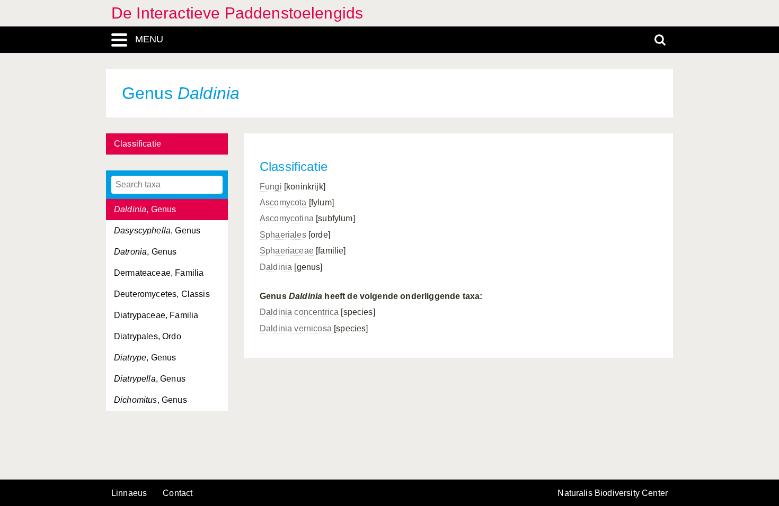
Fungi (271, 186)
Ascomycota (283, 202)
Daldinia (276, 267)
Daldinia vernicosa (296, 328)
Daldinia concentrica (299, 312)
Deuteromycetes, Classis (162, 294)
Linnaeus (129, 493)
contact (177, 493)
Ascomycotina (287, 218)
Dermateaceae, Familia (158, 272)
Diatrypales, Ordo (147, 336)
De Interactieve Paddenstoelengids (237, 13)
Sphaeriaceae (287, 250)
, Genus (145, 209)
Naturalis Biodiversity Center (612, 493)
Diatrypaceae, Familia (156, 315)
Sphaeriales (283, 234)
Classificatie (137, 143)
